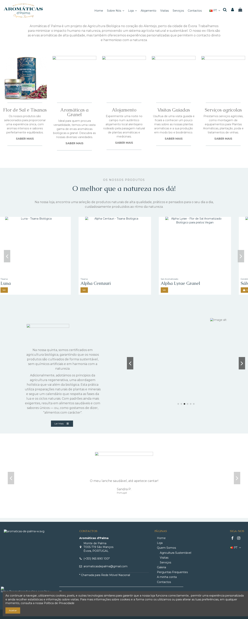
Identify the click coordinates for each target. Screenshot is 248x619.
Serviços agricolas (223, 110)
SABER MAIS (25, 138)
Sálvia (16, 283)
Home (161, 538)
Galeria (161, 567)
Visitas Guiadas (173, 110)
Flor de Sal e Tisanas (25, 110)
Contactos (164, 582)
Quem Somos (166, 547)
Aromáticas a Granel (74, 112)
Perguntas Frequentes (172, 572)
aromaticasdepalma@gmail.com (105, 566)
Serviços (165, 562)
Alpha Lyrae (182, 283)
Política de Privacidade (59, 603)
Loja (160, 543)
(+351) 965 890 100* (97, 558)
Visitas (164, 557)
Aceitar (13, 610)
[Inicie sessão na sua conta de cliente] (232, 10)
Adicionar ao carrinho (27, 289)
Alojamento (124, 110)
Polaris (96, 283)
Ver (93, 289)
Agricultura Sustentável (175, 553)
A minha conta (167, 577)
